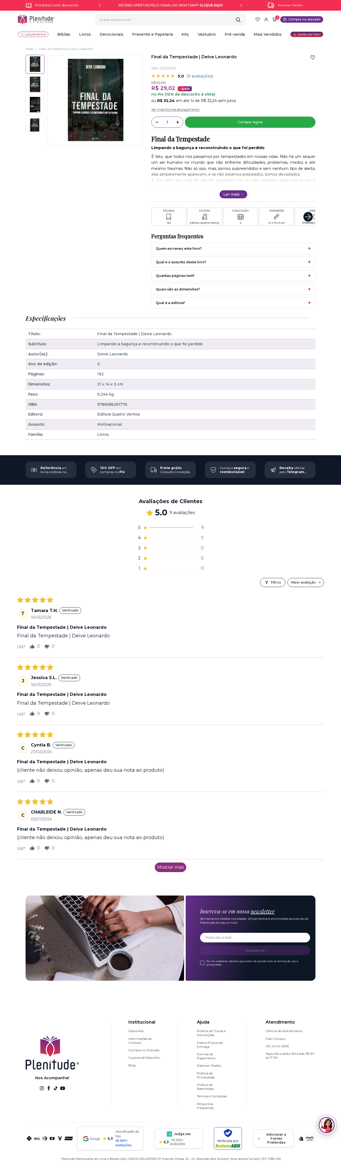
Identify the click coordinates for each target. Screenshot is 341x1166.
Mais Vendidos (268, 34)
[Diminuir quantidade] (157, 122)
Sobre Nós (136, 1031)
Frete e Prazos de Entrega (210, 1045)
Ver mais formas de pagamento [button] (175, 109)
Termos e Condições (212, 1096)
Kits (185, 34)
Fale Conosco (276, 1039)
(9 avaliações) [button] (199, 76)
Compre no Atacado (144, 1050)
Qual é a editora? (170, 303)
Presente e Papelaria (152, 34)
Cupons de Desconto (144, 1058)
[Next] (241, 5)
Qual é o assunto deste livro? (181, 262)
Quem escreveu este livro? (179, 249)
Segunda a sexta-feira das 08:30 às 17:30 (290, 1056)
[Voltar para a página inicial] (36, 19)
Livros (85, 34)
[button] (63, 34)
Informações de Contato (140, 1041)
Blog (132, 1065)
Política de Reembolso (205, 1087)
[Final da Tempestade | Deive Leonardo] (35, 84)
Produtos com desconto (57, 5)
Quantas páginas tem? (175, 276)
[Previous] (100, 5)
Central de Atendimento (284, 1031)
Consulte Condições (175, 470)
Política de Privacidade (206, 1075)
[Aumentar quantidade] (177, 122)
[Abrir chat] (327, 1125)
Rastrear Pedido (290, 5)
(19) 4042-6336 (277, 1046)
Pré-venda (235, 34)
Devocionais (111, 34)
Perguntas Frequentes (205, 1106)
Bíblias (63, 34)
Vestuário (207, 34)
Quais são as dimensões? (178, 289)
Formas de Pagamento (206, 1056)
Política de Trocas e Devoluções (211, 1033)
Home (30, 49)
